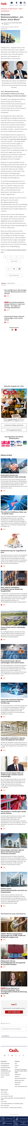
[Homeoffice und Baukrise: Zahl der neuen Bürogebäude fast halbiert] (14, 728)
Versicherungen (5, 1063)
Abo (16, 1063)
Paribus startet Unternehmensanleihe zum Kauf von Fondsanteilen (14, 890)
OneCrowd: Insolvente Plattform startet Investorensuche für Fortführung (12, 701)
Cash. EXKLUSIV (5, 1094)
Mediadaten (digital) (20, 1078)
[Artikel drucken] (14, 269)
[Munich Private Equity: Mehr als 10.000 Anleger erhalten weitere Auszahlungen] (14, 763)
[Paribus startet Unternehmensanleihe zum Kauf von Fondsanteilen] (14, 879)
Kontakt (17, 1076)
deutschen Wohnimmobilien (18, 139)
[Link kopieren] (8, 269)
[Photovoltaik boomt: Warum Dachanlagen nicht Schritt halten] (14, 651)
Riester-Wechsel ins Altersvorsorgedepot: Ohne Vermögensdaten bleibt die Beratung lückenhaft (14, 990)
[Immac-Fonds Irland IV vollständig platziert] (14, 618)
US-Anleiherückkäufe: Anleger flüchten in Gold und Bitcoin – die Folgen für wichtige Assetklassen (14, 304)
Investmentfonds (5, 1067)
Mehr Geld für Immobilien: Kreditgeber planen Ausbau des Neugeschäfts (12, 589)
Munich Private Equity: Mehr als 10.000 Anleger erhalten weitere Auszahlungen (12, 774)
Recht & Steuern (5, 1075)
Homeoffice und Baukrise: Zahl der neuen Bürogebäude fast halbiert (13, 739)
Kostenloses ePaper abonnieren (14, 425)
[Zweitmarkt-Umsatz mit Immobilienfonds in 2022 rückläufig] (14, 465)
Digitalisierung (5, 1073)
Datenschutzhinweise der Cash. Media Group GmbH (21, 1071)
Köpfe (2, 1077)
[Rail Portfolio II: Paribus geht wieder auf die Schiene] (14, 802)
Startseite (14, 261)
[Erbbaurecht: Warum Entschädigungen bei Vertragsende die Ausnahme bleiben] (14, 951)
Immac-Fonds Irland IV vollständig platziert (13, 628)
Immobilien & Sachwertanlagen (6, 1070)
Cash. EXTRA (4, 1092)
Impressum (18, 1074)
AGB (16, 1067)
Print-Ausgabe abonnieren (14, 430)
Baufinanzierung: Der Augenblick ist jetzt (13, 551)
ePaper (16, 1065)
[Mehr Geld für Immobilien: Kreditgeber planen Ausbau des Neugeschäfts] (14, 578)
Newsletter (18, 1082)
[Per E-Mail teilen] (19, 269)
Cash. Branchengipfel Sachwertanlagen (12, 1103)
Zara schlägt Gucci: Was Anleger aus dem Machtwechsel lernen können (15, 291)
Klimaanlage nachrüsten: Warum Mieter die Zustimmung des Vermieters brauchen (12, 851)
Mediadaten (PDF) (19, 1080)
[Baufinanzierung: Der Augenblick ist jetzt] (14, 541)
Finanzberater (5, 1065)
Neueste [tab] (3, 283)
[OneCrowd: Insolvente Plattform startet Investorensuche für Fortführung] (14, 690)
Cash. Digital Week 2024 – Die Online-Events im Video (13, 1098)
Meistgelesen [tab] (11, 283)
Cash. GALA (4, 1101)
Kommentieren (14, 275)
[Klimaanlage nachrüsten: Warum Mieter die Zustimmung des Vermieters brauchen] (14, 840)
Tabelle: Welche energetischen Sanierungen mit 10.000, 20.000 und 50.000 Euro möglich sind (13, 935)
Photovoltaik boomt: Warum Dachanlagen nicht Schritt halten (14, 318)
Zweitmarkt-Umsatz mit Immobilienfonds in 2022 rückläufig (13, 476)
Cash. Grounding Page (21, 1086)
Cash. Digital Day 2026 (7, 1096)
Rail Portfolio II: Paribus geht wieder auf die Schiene (13, 812)
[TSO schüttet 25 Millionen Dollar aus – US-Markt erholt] (14, 502)
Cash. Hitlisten (5, 1105)
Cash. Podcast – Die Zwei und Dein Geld (11, 1107)
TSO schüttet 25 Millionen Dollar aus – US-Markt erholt (13, 513)
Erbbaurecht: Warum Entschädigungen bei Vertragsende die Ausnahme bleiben (13, 962)
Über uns (17, 1084)
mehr (7, 296)
